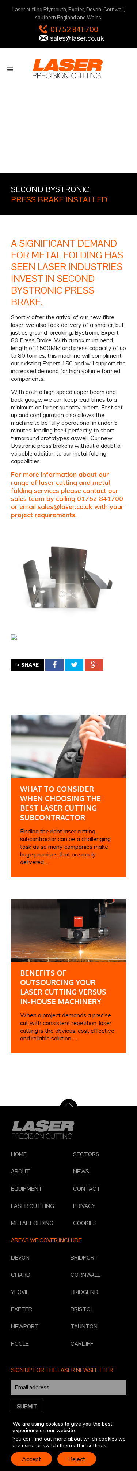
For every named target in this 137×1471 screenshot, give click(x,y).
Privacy (84, 1206)
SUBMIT (27, 1406)
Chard (20, 1275)
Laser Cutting (32, 1206)
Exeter (21, 1309)
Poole (20, 1344)
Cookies (85, 1223)
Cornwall (85, 1275)
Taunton (84, 1326)
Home (19, 1154)
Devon (20, 1257)
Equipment (26, 1188)
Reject (76, 1459)
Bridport (84, 1257)
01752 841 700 (74, 29)
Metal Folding (32, 1223)
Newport (25, 1326)
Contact (86, 1188)
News (81, 1171)
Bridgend (84, 1292)
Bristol (82, 1309)
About (20, 1171)
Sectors (86, 1154)
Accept (31, 1459)
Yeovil (20, 1292)
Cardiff (82, 1344)
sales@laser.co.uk (77, 38)
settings (96, 1445)
